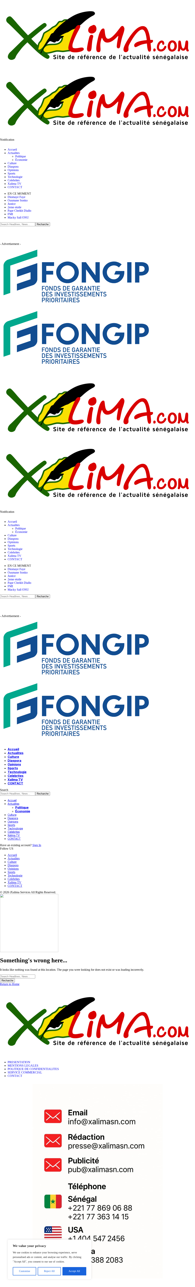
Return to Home (9, 984)
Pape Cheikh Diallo (19, 210)
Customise (24, 1271)
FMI (10, 214)
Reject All (49, 1271)
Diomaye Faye (16, 197)
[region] (49, 1259)
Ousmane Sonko (18, 200)
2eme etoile (14, 207)
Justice (12, 203)
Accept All (74, 1271)
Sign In (36, 845)
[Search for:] (17, 976)
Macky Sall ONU (18, 217)
